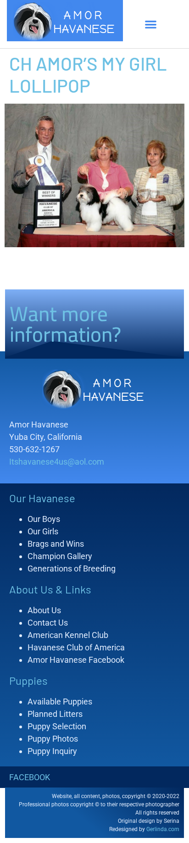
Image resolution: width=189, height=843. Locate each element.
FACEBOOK (29, 777)
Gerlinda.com (162, 829)
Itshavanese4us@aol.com (56, 461)
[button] (150, 24)
